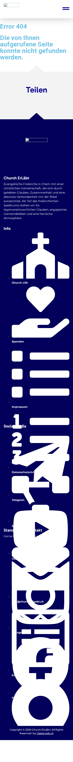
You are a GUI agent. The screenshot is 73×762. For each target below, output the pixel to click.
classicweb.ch (45, 733)
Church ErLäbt (16, 177)
